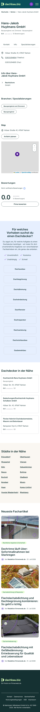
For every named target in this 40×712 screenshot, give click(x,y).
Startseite (4, 12)
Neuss (4, 472)
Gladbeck (24, 477)
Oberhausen (25, 457)
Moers (22, 482)
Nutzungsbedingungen (14, 700)
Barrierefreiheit (30, 696)
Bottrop (23, 472)
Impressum (32, 700)
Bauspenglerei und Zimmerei (14, 106)
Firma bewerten (20, 204)
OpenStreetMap (26, 172)
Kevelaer (4, 482)
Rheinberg (24, 492)
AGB (25, 700)
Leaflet (17, 172)
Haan (3, 487)
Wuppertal (5, 462)
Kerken (13, 12)
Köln (3, 467)
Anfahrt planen (10, 136)
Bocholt (4, 477)
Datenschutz (18, 696)
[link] (20, 384)
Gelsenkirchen (26, 467)
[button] (31, 4)
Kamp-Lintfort (26, 487)
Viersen (23, 462)
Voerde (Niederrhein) (9, 492)
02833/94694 (10, 58)
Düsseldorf (5, 457)
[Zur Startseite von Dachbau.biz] (10, 4)
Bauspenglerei (9, 112)
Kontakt (9, 696)
